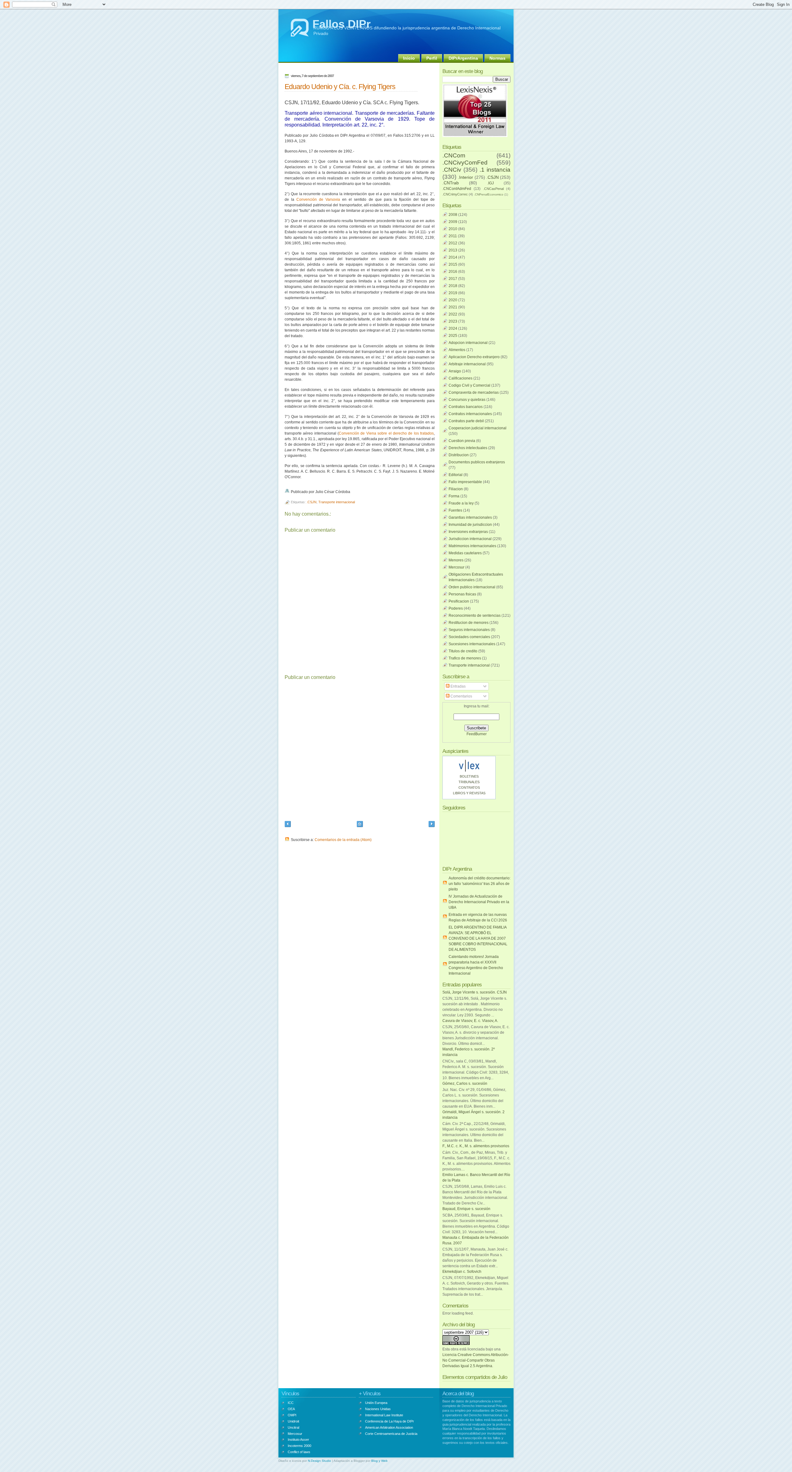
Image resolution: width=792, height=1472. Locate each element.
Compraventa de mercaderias (474, 392)
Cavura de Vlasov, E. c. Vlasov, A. (470, 1021)
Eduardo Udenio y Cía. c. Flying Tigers (340, 87)
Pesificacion (459, 601)
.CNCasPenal (493, 189)
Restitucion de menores (469, 622)
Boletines (469, 776)
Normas (497, 58)
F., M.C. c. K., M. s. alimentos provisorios (475, 1146)
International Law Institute (384, 1415)
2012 (453, 243)
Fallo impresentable (465, 482)
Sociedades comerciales (469, 637)
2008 (453, 214)
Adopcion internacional (468, 343)
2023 (453, 321)
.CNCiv (451, 169)
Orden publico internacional (472, 587)
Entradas (458, 686)
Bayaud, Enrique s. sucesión (466, 1209)
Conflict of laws (299, 1452)
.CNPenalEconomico (488, 194)
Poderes (456, 608)
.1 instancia (495, 169)
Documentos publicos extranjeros (477, 462)
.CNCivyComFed (465, 162)
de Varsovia (328, 199)
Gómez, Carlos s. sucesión (464, 1083)
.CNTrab (450, 182)
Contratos (469, 787)
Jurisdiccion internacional (470, 539)
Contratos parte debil (466, 421)
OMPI (292, 1415)
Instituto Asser (298, 1439)
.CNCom (453, 155)
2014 (453, 257)
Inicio (409, 58)
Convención (306, 199)
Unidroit (293, 1421)
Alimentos (457, 350)
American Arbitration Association (389, 1427)
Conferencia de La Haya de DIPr (389, 1421)
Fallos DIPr (341, 24)
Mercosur (456, 567)
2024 (453, 328)
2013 (453, 250)
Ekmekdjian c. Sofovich (461, 1271)
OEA (291, 1409)
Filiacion (456, 489)
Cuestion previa (462, 441)
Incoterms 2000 (299, 1446)
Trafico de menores (465, 658)
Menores (456, 560)
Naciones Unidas (378, 1409)
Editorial (456, 475)
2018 (453, 286)
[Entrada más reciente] (288, 825)
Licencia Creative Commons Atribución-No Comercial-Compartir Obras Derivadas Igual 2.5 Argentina (475, 1360)
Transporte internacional (336, 502)
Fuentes (455, 510)
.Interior (465, 177)
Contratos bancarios (466, 407)
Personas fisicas (462, 594)
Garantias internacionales (470, 517)
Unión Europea (376, 1403)
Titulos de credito (463, 651)
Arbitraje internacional (467, 364)
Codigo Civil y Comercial (469, 385)
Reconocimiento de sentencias (475, 615)
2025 (453, 335)
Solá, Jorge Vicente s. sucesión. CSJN (474, 992)
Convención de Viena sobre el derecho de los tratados (386, 433)
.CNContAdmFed (456, 189)
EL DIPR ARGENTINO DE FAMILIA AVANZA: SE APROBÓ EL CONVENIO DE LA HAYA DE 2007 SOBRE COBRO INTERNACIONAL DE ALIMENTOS (478, 938)
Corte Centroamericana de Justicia (391, 1434)
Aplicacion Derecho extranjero (474, 357)
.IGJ (490, 183)
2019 (453, 293)
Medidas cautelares (465, 553)
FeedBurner (477, 734)
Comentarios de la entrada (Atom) (343, 840)
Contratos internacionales (470, 414)
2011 (453, 236)
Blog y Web (379, 1460)
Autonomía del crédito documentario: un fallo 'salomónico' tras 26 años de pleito (479, 883)
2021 (453, 307)
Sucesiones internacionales (472, 644)
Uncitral (293, 1427)
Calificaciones (460, 378)
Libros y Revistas (469, 793)
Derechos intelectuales (468, 448)
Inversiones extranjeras (468, 532)
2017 (453, 279)
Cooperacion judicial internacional (477, 428)
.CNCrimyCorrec (455, 194)
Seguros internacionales (469, 630)
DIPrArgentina (463, 58)
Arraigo (455, 371)
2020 (453, 300)
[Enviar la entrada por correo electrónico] (351, 492)
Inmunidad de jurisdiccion (470, 524)
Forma (454, 496)
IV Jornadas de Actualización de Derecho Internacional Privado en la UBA (479, 902)
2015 (453, 264)
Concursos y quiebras (467, 399)
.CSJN (311, 502)
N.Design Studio (319, 1460)
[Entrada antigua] (431, 825)
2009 (453, 222)
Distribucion (459, 455)
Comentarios (461, 696)
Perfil (431, 58)
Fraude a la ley (461, 503)
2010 (453, 229)
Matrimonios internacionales (472, 546)
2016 (453, 271)
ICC (291, 1403)
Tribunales (469, 782)
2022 (453, 314)
